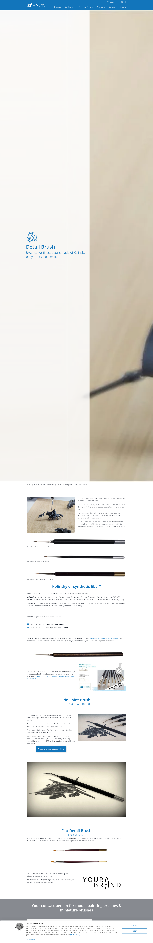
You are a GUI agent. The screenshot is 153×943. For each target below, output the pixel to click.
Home (29, 485)
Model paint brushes (47, 485)
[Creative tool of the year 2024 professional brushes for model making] (102, 677)
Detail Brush (83, 485)
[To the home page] (36, 5)
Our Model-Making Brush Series (67, 485)
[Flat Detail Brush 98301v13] (76, 855)
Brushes (36, 485)
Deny (135, 931)
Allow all (134, 925)
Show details (30, 939)
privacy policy (75, 935)
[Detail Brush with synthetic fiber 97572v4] (51, 515)
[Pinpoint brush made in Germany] (102, 727)
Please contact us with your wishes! (51, 749)
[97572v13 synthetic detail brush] (76, 655)
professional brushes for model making (104, 638)
